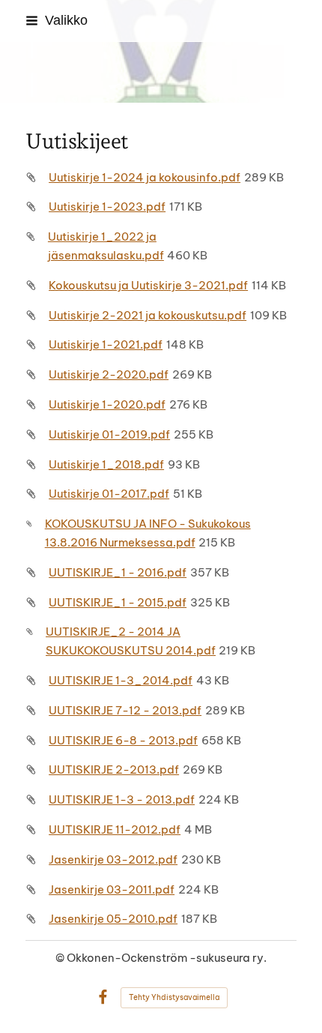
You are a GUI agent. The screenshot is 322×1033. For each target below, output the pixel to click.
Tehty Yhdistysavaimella (174, 997)
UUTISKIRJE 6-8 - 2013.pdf (123, 740)
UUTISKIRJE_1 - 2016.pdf (117, 572)
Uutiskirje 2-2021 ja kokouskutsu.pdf (147, 315)
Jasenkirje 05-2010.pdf (113, 919)
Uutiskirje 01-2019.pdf (109, 434)
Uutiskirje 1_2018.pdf (106, 464)
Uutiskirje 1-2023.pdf (107, 206)
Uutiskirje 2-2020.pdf (108, 374)
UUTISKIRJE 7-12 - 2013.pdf (125, 710)
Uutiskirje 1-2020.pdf (107, 404)
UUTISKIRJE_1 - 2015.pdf (117, 602)
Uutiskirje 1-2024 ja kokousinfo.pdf (144, 177)
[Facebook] (103, 997)
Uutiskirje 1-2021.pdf (105, 344)
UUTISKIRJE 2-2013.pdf (114, 769)
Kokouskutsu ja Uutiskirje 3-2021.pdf (148, 285)
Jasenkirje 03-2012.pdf (113, 859)
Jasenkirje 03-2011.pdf (111, 889)
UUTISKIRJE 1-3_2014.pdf (120, 680)
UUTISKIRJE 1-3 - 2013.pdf (122, 799)
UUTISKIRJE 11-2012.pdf (114, 829)
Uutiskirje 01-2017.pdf (109, 494)
